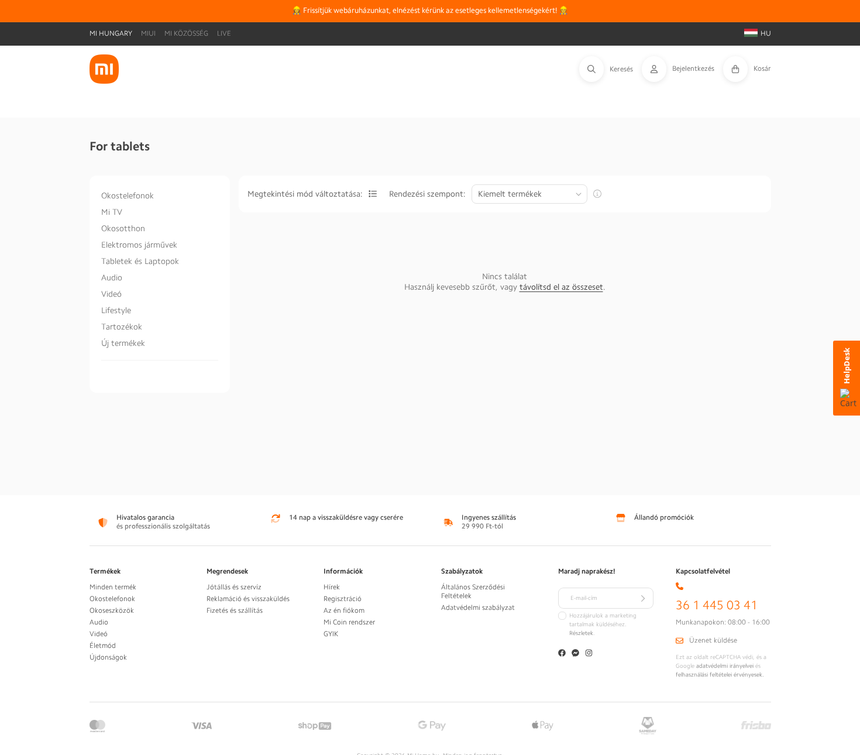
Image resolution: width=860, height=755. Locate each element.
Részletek (581, 633)
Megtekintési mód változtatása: (305, 194)
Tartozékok (121, 326)
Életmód (103, 645)
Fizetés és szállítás (235, 610)
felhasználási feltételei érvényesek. (720, 675)
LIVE (224, 33)
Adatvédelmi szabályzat (478, 607)
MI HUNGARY (111, 33)
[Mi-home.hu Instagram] (589, 654)
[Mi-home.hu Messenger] (575, 654)
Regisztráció (343, 598)
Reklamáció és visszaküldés (248, 598)
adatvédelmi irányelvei (725, 666)
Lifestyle (116, 310)
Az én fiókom (344, 610)
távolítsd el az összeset (561, 287)
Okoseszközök (112, 610)
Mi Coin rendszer (349, 622)
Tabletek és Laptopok (140, 261)
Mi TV (111, 212)
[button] (610, 69)
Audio (111, 277)
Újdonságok (108, 657)
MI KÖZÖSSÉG (186, 33)
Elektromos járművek (139, 245)
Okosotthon (123, 228)
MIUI (148, 33)
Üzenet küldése (713, 640)
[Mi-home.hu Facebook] (562, 654)
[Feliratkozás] (643, 598)
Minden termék (113, 587)
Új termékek (123, 343)
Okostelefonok (127, 195)
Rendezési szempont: (427, 194)
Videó (111, 294)
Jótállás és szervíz (234, 587)
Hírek (332, 587)
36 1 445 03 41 (717, 605)
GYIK (331, 633)
